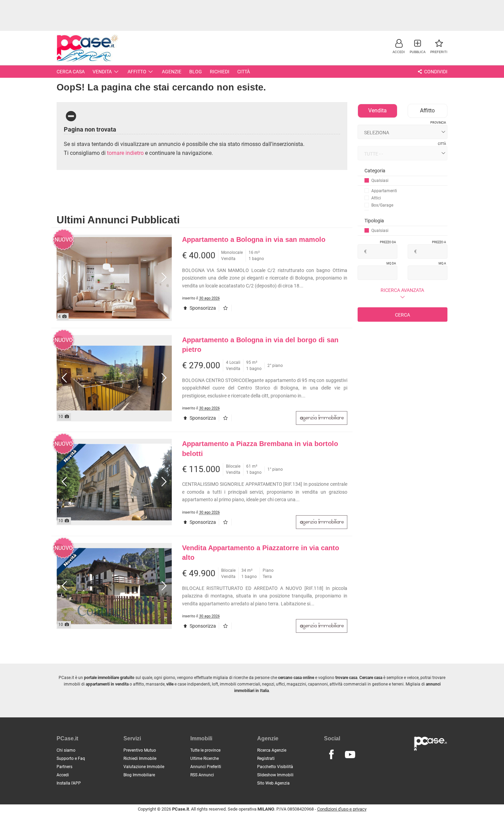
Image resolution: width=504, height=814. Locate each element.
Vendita (102, 71)
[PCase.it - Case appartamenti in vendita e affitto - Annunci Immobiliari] (87, 47)
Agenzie (171, 71)
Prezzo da (388, 242)
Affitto (137, 71)
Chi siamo (66, 750)
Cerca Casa (71, 71)
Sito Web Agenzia (273, 783)
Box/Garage (382, 205)
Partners (64, 766)
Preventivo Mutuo (139, 750)
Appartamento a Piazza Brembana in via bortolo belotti (260, 448)
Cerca (402, 315)
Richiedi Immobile (139, 758)
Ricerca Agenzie (271, 750)
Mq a (442, 263)
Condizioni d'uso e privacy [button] (342, 809)
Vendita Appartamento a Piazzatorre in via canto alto (260, 553)
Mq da (391, 263)
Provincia (438, 122)
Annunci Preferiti (205, 766)
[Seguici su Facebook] (331, 755)
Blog (195, 71)
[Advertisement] (252, 15)
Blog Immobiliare (139, 775)
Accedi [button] (63, 775)
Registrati (266, 758)
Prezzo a (439, 242)
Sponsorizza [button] (202, 308)
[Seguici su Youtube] (350, 755)
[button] (399, 46)
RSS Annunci (202, 775)
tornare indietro (125, 153)
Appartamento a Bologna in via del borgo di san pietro (260, 345)
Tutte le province (205, 750)
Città (243, 71)
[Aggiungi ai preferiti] (227, 308)
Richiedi (219, 71)
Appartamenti (384, 190)
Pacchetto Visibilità (275, 766)
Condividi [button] (435, 71)
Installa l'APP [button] (69, 783)
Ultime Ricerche (204, 758)
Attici (376, 198)
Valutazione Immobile (143, 766)
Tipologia (374, 220)
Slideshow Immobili (275, 775)
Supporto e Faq (71, 758)
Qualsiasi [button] (379, 180)
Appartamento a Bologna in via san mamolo (253, 239)
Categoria (374, 170)
